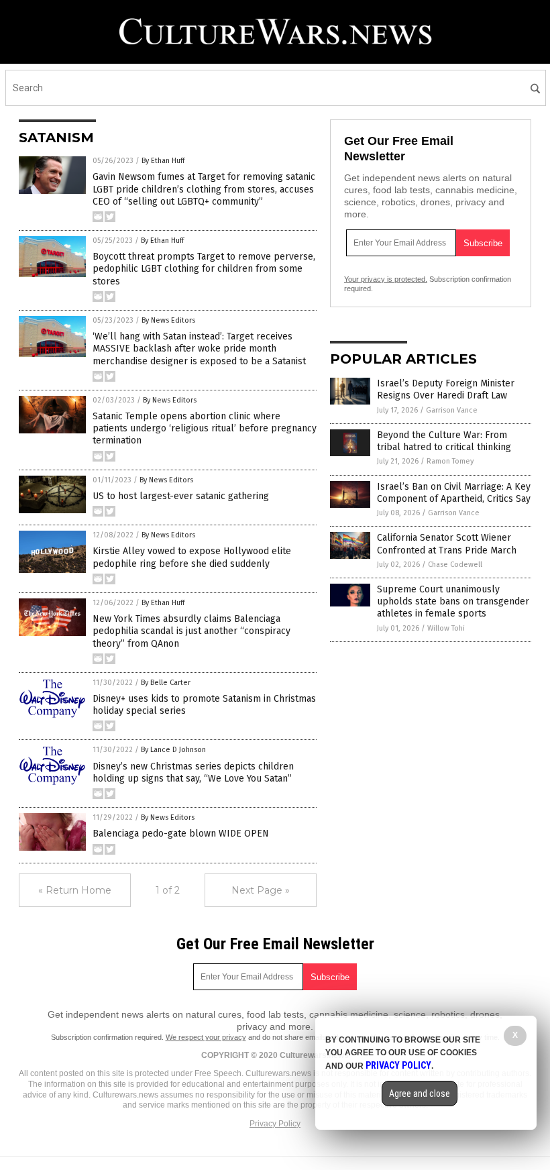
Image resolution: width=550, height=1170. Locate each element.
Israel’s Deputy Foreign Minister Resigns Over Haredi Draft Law (445, 389)
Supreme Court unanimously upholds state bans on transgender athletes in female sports (453, 601)
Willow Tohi (446, 628)
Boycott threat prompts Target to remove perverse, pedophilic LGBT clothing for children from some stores (204, 268)
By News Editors (168, 320)
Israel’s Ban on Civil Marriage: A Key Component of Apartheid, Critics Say (454, 492)
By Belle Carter (165, 682)
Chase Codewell (455, 564)
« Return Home (74, 890)
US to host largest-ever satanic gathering (181, 496)
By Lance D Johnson (173, 749)
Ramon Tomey (450, 461)
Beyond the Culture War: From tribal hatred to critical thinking (444, 441)
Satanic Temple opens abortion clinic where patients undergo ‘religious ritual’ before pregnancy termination (205, 428)
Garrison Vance (452, 410)
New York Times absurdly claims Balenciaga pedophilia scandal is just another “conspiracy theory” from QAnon (191, 631)
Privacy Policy (275, 1123)
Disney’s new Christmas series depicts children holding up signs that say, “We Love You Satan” (193, 772)
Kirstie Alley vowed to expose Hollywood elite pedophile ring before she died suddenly (192, 557)
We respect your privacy (206, 1037)
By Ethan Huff (163, 160)
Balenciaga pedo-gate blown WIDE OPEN (181, 833)
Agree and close (419, 1093)
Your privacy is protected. (385, 279)
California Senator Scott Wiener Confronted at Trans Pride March (446, 543)
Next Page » (260, 890)
